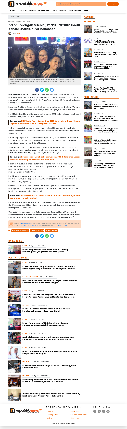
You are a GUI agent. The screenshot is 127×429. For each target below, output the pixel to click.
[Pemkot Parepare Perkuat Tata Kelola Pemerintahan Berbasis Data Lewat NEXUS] (88, 41)
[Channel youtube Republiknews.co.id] (108, 411)
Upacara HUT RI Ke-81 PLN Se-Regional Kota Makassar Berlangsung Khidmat (105, 66)
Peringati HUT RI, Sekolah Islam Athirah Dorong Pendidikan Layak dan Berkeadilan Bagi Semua (106, 131)
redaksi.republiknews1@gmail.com (30, 225)
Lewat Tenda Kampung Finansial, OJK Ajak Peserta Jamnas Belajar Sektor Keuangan (50, 352)
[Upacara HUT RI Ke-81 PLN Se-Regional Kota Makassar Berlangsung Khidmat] (88, 64)
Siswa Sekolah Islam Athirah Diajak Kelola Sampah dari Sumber (105, 153)
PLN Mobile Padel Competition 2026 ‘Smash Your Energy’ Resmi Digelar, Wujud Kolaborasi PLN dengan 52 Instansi (48, 267)
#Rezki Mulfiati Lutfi (51, 231)
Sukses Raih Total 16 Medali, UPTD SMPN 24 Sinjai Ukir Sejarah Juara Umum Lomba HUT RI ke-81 (105, 119)
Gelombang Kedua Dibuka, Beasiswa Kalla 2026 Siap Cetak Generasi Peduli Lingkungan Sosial (104, 166)
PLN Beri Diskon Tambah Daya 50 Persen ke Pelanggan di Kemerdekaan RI (49, 366)
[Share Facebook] (37, 89)
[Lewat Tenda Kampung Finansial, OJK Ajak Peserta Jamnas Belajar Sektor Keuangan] (14, 352)
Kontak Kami (74, 411)
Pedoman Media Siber (78, 415)
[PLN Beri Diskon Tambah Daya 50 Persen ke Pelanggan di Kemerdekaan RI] (14, 366)
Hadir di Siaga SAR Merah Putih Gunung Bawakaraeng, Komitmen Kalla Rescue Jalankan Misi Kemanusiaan (48, 338)
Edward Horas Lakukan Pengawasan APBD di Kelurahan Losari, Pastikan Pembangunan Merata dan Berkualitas (48, 295)
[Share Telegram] (52, 89)
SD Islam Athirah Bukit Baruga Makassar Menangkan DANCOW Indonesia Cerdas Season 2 (105, 142)
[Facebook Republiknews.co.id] (94, 411)
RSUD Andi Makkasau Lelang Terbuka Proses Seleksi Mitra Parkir (105, 54)
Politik (54, 10)
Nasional (32, 10)
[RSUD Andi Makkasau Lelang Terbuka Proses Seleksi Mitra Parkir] (88, 52)
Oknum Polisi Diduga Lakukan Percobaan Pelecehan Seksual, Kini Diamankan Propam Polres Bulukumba (51, 395)
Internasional (43, 10)
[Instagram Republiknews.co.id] (103, 411)
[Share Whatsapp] (47, 89)
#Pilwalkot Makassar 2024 (20, 231)
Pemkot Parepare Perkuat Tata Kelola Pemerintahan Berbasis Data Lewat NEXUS (104, 43)
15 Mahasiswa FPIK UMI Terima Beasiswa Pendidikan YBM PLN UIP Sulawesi (106, 107)
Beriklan (50, 418)
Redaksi (50, 411)
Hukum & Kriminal (74, 10)
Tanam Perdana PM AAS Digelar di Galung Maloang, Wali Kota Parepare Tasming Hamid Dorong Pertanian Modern (105, 91)
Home (13, 10)
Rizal (18, 33)
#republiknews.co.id (37, 231)
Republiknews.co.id (26, 223)
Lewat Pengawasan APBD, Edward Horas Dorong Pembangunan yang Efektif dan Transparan (45, 250)
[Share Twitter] (42, 89)
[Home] (27, 4)
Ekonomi (62, 10)
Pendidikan (91, 96)
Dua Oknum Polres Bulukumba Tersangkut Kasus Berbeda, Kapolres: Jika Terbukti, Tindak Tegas (49, 281)
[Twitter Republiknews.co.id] (99, 411)
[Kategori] (17, 9)
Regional (23, 10)
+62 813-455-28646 (60, 225)
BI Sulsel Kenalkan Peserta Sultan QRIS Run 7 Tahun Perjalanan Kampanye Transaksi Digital (46, 310)
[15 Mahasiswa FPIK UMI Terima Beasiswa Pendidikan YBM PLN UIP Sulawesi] (88, 104)
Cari (113, 4)
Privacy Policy (75, 418)
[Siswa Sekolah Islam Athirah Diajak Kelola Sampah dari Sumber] (88, 151)
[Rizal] (10, 33)
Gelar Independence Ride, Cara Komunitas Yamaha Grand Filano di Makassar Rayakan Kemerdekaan (50, 380)
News (24, 246)
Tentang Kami (52, 415)
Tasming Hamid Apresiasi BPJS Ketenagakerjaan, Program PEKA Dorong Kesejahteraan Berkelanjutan (106, 79)
